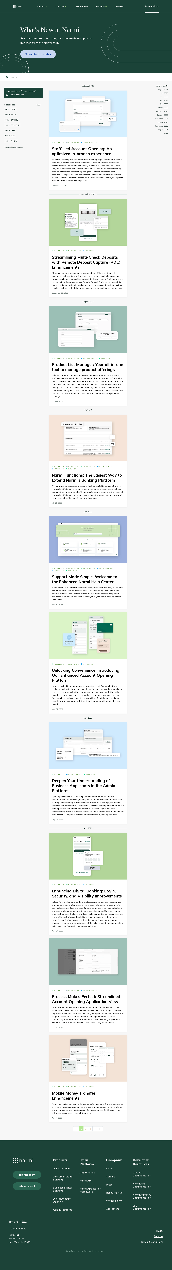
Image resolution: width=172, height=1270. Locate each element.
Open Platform (81, 6)
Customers (119, 6)
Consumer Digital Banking (63, 1178)
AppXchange (87, 1172)
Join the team (27, 1174)
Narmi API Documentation (142, 1185)
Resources (100, 6)
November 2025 (161, 119)
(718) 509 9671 (18, 1228)
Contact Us (112, 1208)
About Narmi (27, 1186)
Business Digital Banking (62, 1189)
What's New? (114, 1200)
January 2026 (162, 115)
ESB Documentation (142, 1207)
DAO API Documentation (142, 1174)
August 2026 (163, 89)
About (110, 1168)
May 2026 (164, 100)
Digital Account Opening (62, 1200)
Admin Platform (62, 1209)
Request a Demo (152, 6)
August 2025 (163, 129)
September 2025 (161, 126)
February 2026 (162, 111)
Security (158, 1236)
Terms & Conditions (152, 1241)
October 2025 (162, 122)
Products (41, 6)
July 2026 (164, 93)
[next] (100, 1129)
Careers (110, 1176)
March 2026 (163, 108)
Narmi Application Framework (90, 1190)
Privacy (159, 1230)
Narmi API (85, 1180)
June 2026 (164, 97)
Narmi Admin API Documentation (143, 1196)
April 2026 (164, 104)
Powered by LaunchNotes (13, 147)
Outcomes (60, 6)
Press (109, 1184)
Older (165, 133)
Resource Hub (114, 1192)
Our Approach (61, 1168)
